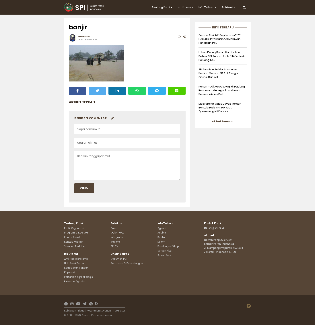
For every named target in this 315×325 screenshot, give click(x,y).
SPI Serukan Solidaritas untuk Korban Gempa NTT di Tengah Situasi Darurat (219, 73)
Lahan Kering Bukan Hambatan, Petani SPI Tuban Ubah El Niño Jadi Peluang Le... (221, 56)
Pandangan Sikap (168, 246)
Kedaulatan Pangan (76, 268)
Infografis (117, 237)
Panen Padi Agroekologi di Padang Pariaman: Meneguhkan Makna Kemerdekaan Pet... (222, 90)
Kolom (161, 242)
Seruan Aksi (165, 250)
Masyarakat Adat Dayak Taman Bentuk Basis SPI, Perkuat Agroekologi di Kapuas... (220, 107)
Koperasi (69, 272)
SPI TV (114, 246)
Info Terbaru (207, 7)
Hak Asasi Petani (74, 263)
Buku (113, 228)
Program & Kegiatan (76, 232)
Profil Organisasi (74, 228)
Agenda (162, 228)
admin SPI (83, 36)
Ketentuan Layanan (99, 310)
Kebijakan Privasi (74, 310)
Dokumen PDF (119, 259)
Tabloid (115, 242)
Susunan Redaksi (74, 246)
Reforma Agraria (74, 281)
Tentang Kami (161, 7)
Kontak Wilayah (73, 242)
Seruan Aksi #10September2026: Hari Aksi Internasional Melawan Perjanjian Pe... (220, 39)
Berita (161, 237)
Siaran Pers (164, 255)
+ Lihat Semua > (223, 121)
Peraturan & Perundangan (127, 263)
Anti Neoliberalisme (76, 259)
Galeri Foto (118, 232)
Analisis (162, 232)
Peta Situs (119, 310)
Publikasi (227, 7)
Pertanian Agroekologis (78, 277)
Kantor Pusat (72, 237)
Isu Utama (184, 7)
